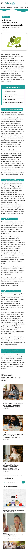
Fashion (5, 548)
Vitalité (5, 533)
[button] (23, 475)
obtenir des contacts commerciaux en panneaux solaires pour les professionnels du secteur (11, 155)
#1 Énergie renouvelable (10, 91)
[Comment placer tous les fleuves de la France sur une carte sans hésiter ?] (13, 423)
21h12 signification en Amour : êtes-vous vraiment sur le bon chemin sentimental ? (11, 467)
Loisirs (5, 401)
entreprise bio (8, 188)
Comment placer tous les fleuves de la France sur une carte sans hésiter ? (13, 435)
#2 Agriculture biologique (11, 93)
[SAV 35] (10, 3)
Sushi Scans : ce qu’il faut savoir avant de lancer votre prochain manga (13, 405)
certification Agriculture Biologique (11, 194)
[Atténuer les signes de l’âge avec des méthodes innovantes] (14, 524)
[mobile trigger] (2, 3)
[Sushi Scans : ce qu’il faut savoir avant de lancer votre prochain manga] (13, 392)
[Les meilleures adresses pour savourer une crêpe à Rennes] (14, 500)
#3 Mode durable (9, 96)
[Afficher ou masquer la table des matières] (22, 87)
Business (6, 16)
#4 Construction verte (10, 99)
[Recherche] (22, 3)
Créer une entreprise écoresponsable (14, 102)
